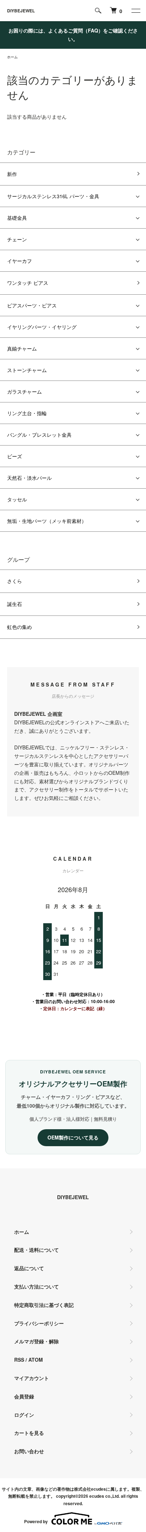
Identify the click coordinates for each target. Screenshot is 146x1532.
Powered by (36, 1521)
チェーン (17, 239)
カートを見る (29, 1432)
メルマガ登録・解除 (36, 1341)
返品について (29, 1268)
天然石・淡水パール (29, 477)
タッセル (17, 499)
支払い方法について (36, 1286)
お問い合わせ (29, 1451)
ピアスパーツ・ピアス (32, 305)
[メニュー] (135, 10)
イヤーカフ (19, 260)
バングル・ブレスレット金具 (39, 434)
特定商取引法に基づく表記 (44, 1304)
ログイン (24, 1414)
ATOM (35, 1359)
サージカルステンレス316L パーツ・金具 (53, 196)
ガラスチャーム (24, 391)
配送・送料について (36, 1249)
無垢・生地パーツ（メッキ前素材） (46, 520)
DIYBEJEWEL (21, 10)
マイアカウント (31, 1377)
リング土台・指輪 (27, 413)
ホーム (12, 56)
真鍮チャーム (22, 348)
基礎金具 (17, 217)
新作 (12, 173)
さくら (14, 580)
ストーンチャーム (27, 369)
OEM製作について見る (73, 1137)
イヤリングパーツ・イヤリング (42, 326)
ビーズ (14, 456)
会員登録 (24, 1396)
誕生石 (14, 603)
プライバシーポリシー (39, 1323)
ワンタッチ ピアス (27, 282)
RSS (19, 1359)
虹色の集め (19, 626)
